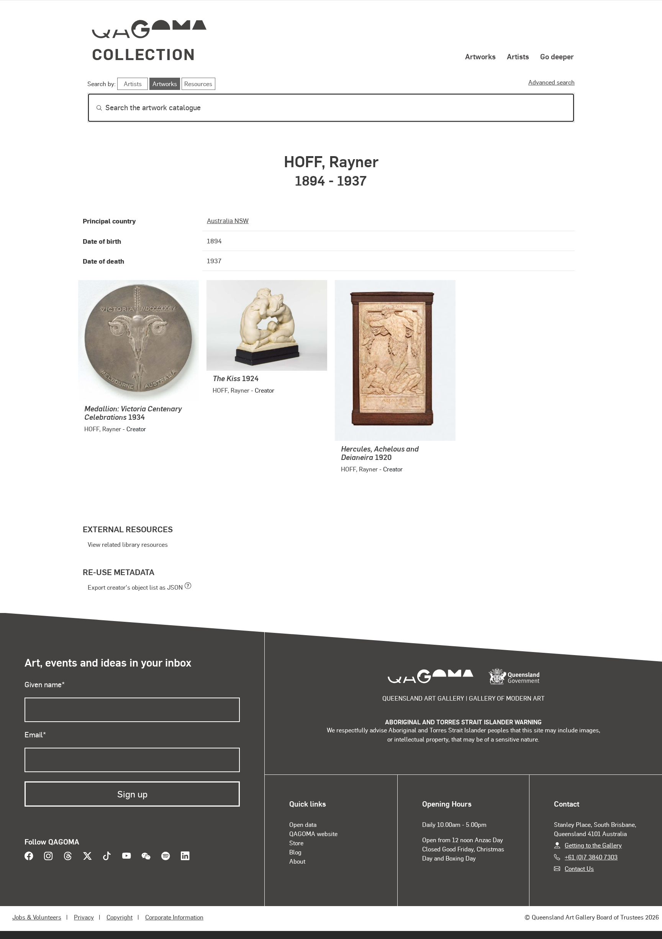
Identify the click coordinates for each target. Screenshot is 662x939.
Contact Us (579, 868)
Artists (518, 56)
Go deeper (557, 56)
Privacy (84, 917)
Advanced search (551, 82)
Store (296, 843)
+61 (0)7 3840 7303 (591, 857)
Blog (295, 852)
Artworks (480, 56)
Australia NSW (228, 220)
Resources (198, 84)
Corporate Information (174, 917)
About (297, 861)
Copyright (120, 917)
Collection (143, 54)
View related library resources (128, 544)
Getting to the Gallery (593, 845)
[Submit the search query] (93, 108)
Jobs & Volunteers (36, 917)
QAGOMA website (313, 834)
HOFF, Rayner (102, 429)
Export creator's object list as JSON (135, 587)
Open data (302, 824)
